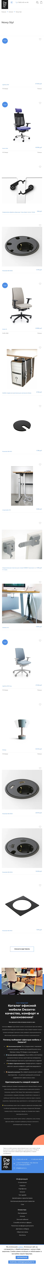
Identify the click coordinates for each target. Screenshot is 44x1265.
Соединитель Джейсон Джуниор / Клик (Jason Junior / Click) (18, 212)
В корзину (22, 218)
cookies (20, 1247)
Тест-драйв (22, 1195)
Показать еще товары (22, 949)
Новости (22, 1185)
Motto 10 (4, 329)
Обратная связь (22, 1232)
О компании (22, 1182)
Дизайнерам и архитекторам (22, 1198)
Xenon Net (5, 148)
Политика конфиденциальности (22, 1226)
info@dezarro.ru (21, 1168)
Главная (4, 12)
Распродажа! (22, 1213)
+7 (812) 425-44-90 (22, 2)
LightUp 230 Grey (7, 686)
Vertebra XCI (5, 627)
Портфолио (22, 1189)
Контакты (22, 1235)
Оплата (22, 1216)
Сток (22, 1204)
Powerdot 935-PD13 (7, 813)
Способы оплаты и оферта (22, 1222)
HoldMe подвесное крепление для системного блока (16, 393)
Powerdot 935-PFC (7, 451)
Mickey (4, 750)
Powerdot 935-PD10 (7, 270)
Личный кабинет (22, 1219)
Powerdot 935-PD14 (7, 872)
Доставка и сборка (22, 1229)
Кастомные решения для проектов (22, 1201)
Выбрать (22, 96)
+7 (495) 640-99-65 (36, 1159)
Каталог (11, 12)
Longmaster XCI (6, 510)
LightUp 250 (5, 84)
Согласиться (22, 1257)
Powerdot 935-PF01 (7, 930)
